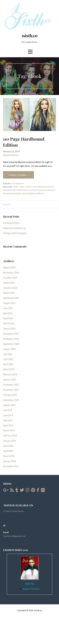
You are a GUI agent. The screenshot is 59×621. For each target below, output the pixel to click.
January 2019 (9, 440)
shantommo (50, 190)
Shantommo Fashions (12, 193)
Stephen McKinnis (11, 155)
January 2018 (9, 461)
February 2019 (10, 435)
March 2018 (9, 456)
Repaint (41, 190)
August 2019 (9, 405)
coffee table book (39, 187)
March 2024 (9, 282)
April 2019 (8, 425)
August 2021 (9, 303)
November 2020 (11, 339)
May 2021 (7, 313)
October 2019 (10, 395)
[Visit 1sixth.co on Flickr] (43, 490)
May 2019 (7, 420)
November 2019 (11, 390)
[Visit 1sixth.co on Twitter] (22, 490)
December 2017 (11, 466)
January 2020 (9, 379)
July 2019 (7, 410)
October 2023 (10, 288)
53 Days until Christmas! (15, 233)
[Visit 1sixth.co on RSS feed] (12, 490)
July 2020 (7, 354)
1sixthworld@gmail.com (14, 536)
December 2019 (11, 384)
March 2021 (9, 323)
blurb (29, 187)
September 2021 (11, 298)
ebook (9, 190)
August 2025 (9, 267)
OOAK (34, 190)
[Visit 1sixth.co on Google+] (5, 490)
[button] (30, 51)
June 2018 (8, 446)
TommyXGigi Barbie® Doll (33, 193)
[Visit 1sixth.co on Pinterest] (33, 490)
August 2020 (9, 349)
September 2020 (11, 344)
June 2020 (8, 359)
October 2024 (10, 277)
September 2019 (11, 400)
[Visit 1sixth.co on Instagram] (27, 490)
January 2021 (9, 328)
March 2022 (9, 293)
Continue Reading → (18, 174)
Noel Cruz (27, 190)
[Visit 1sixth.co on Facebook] (38, 490)
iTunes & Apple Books (13, 511)
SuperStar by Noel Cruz (14, 228)
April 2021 (8, 318)
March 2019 (9, 430)
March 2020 (9, 369)
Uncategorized (17, 183)
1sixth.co (29, 35)
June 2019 (8, 415)
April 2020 (8, 364)
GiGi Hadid (17, 190)
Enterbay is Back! (11, 223)
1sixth (15, 187)
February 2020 (10, 374)
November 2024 (11, 272)
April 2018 (8, 451)
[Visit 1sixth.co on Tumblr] (16, 490)
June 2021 (8, 308)
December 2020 (11, 333)
